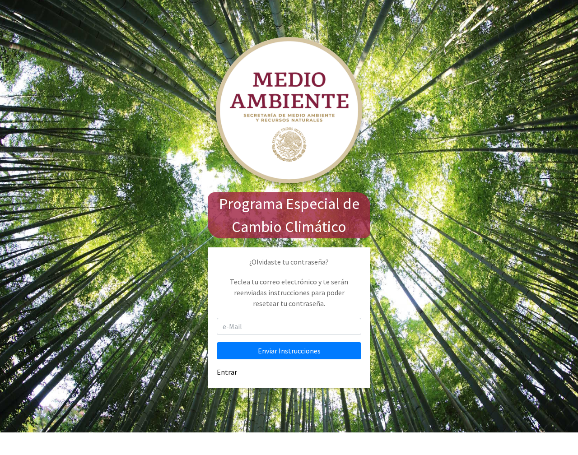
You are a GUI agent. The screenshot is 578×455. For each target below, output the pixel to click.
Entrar (227, 371)
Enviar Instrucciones (289, 350)
